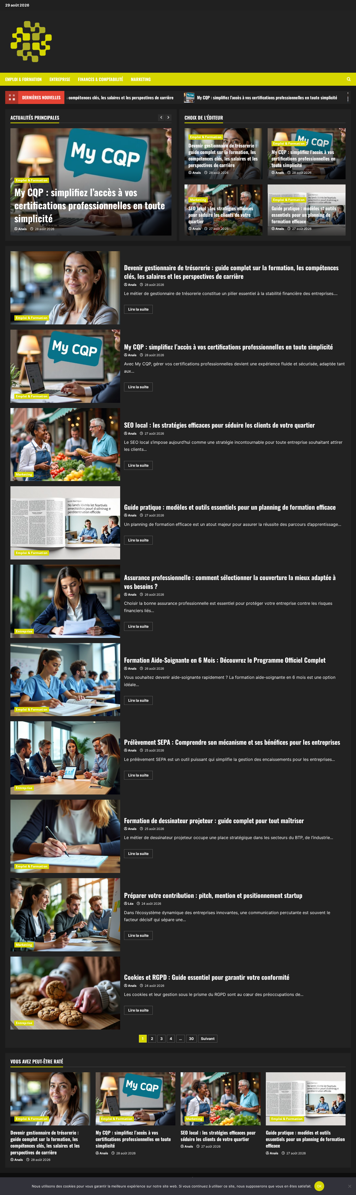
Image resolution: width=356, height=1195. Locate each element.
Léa (130, 904)
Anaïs (22, 229)
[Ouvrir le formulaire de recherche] (349, 79)
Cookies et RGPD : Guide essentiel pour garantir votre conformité (65, 993)
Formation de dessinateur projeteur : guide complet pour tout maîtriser (65, 836)
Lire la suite (140, 310)
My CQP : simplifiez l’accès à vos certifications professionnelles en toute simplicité (210, 97)
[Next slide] (168, 117)
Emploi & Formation (23, 79)
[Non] (349, 1186)
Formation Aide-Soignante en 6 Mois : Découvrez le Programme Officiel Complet (65, 679)
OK (319, 1186)
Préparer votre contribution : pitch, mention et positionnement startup (65, 914)
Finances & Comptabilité (100, 79)
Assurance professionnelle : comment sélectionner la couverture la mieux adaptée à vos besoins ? (65, 601)
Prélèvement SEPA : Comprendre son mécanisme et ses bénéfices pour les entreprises (65, 757)
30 (191, 1038)
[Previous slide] (161, 117)
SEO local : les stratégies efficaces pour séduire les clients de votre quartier (220, 215)
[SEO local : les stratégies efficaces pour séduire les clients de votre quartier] (221, 1098)
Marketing (141, 79)
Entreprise (60, 79)
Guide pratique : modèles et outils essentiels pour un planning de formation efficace (304, 215)
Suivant (207, 1038)
